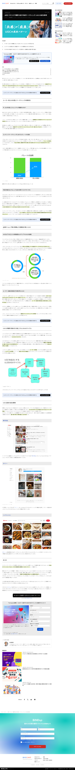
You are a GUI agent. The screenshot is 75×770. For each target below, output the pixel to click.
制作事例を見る (28, 598)
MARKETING (7, 12)
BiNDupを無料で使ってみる (27, 595)
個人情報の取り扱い (14, 633)
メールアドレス (33, 610)
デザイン (26, 3)
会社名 (31, 614)
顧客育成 (10, 17)
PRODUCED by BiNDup (27, 759)
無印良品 (5, 420)
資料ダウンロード (34, 61)
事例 (36, 3)
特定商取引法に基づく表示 (63, 768)
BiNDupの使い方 (20, 3)
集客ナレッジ (31, 3)
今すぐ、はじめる (37, 746)
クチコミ (6, 17)
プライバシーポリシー (53, 768)
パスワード (23, 736)
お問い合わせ (71, 768)
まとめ (3, 74)
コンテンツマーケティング (22, 17)
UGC (15, 17)
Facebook (42, 764)
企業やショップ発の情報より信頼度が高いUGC (10, 70)
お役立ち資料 (58, 3)
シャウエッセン (7, 515)
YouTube (37, 764)
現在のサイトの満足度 (34, 623)
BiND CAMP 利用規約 (47, 760)
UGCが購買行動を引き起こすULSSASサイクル (10, 71)
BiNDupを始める (68, 3)
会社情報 (46, 768)
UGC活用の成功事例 (6, 73)
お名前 (31, 605)
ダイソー (5, 463)
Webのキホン (13, 3)
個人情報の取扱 (26, 742)
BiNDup (9, 587)
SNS (29, 17)
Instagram (33, 764)
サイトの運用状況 (33, 619)
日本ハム (4, 552)
